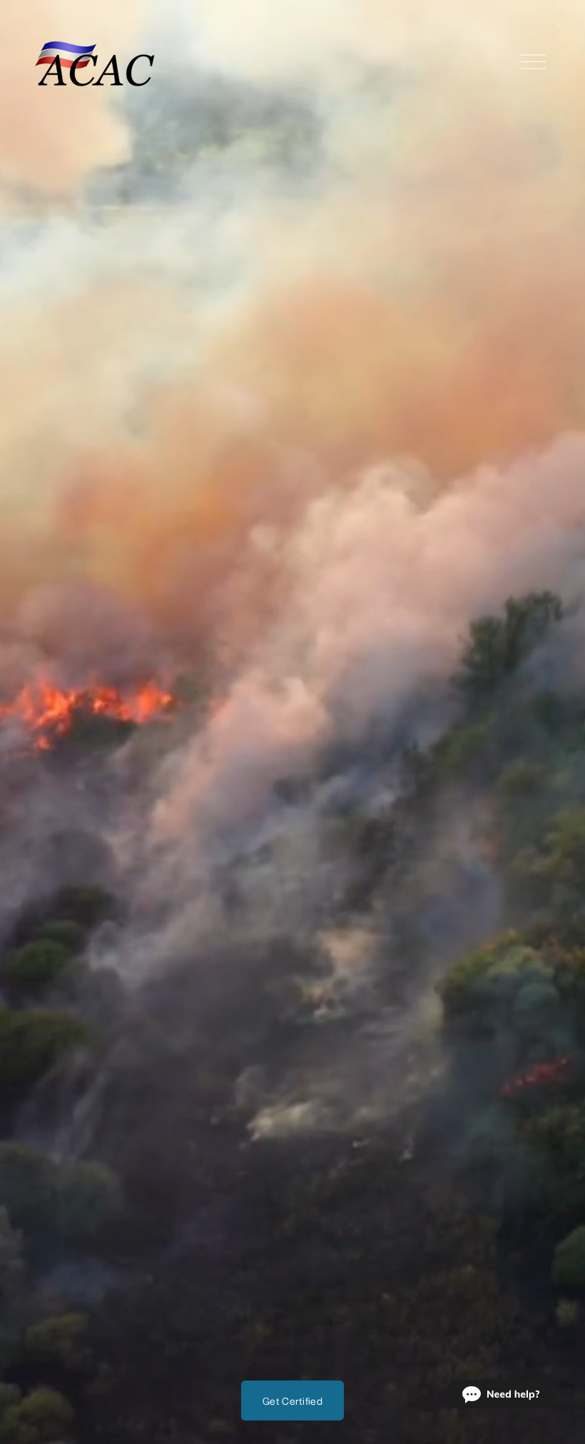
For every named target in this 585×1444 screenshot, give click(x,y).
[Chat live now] (500, 1394)
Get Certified (292, 1400)
